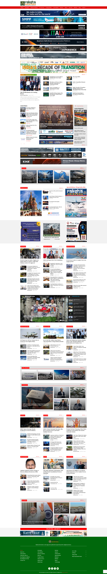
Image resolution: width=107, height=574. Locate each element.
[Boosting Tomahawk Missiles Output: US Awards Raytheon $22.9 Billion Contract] (23, 441)
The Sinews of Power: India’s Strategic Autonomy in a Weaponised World (56, 83)
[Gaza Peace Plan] (46, 489)
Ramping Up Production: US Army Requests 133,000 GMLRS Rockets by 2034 (33, 435)
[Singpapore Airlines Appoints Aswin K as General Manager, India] (23, 488)
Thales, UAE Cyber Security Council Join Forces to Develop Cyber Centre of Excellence (79, 442)
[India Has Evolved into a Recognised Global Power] (69, 94)
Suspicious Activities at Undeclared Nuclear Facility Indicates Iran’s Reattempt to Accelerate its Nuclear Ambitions (57, 437)
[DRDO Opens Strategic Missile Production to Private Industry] (30, 422)
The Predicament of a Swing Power (28, 93)
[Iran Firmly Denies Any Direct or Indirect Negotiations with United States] (46, 285)
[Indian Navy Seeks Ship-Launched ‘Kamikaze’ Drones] (69, 287)
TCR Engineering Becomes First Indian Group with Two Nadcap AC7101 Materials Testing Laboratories (33, 280)
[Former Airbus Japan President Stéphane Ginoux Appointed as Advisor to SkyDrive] (23, 482)
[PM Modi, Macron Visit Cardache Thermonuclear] (37, 513)
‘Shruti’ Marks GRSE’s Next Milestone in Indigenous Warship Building (79, 347)
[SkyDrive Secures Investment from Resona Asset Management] (23, 139)
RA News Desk (42, 127)
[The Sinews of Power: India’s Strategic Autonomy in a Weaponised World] (46, 83)
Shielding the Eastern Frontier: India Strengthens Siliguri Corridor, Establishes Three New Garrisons (79, 448)
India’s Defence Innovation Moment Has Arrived (79, 142)
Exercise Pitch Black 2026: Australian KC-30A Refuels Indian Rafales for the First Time (33, 357)
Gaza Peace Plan (53, 488)
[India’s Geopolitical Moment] (69, 83)
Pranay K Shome (53, 480)
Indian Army (28, 123)
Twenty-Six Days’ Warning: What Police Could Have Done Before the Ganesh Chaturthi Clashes (76, 430)
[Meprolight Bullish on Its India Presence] (61, 392)
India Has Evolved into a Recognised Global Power (78, 93)
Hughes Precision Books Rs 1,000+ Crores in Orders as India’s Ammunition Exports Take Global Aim (56, 125)
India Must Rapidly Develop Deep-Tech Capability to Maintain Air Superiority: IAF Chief (33, 351)
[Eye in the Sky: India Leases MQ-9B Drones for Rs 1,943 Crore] (69, 281)
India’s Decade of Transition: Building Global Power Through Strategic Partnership (79, 88)
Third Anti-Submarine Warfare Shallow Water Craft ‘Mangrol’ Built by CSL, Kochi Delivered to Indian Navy (32, 114)
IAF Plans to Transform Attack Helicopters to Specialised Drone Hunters (33, 346)
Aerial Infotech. (65, 572)
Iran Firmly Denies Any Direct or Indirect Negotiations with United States (56, 285)
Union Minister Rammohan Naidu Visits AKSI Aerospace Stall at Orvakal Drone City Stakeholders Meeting (79, 274)
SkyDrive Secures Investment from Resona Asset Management (31, 138)
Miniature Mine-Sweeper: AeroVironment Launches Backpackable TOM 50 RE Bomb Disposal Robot (79, 492)
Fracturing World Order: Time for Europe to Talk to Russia (55, 207)
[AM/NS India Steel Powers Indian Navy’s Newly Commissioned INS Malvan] (69, 360)
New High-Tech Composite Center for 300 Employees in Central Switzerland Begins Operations (33, 274)
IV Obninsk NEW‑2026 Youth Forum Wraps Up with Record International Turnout (55, 443)
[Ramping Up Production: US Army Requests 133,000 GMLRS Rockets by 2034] (23, 435)
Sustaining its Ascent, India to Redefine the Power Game (56, 77)
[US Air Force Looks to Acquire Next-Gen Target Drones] (76, 254)
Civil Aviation (28, 140)
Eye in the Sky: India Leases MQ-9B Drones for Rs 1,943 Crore (79, 280)
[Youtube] (58, 568)
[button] (79, 106)
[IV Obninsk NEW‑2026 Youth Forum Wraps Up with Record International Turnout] (46, 444)
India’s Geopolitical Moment (79, 82)
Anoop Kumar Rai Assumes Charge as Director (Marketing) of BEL (34, 476)
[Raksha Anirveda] (28, 3)
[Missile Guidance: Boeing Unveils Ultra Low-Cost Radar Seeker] (23, 447)
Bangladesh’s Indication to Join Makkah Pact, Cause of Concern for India (56, 264)
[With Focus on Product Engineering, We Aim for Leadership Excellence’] (61, 404)
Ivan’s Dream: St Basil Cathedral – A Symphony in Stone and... (56, 197)
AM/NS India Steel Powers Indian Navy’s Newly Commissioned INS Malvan (79, 360)
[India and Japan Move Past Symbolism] (23, 127)
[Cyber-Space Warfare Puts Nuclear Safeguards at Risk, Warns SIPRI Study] (69, 437)
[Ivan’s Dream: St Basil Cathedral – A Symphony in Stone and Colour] (45, 198)
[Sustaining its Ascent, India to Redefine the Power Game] (46, 78)
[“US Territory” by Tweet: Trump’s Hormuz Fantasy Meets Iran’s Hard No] (61, 176)
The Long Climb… (77, 76)
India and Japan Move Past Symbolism (52, 260)
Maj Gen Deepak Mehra (24, 95)
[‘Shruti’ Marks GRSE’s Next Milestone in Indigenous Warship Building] (69, 348)
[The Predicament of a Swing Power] (30, 83)
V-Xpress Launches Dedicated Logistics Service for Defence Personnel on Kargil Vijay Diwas (56, 358)
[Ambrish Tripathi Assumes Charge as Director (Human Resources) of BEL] (30, 464)
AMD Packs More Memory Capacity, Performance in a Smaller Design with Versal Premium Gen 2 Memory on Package (80, 478)
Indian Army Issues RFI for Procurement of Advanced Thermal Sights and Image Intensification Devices (57, 352)
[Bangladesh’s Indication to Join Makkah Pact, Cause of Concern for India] (46, 265)
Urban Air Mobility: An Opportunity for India (55, 88)
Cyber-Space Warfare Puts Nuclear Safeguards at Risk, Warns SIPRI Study (79, 436)
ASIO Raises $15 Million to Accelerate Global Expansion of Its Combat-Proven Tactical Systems (76, 472)
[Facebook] (49, 568)
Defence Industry (29, 135)
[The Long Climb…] (69, 78)
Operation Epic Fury (54, 482)
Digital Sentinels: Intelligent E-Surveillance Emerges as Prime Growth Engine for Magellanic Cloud (79, 485)
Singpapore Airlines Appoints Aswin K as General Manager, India (33, 487)
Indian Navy (28, 117)
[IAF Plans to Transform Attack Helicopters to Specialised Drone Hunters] (23, 346)
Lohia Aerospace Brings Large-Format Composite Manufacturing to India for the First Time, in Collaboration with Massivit (33, 287)
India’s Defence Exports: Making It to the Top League (79, 131)
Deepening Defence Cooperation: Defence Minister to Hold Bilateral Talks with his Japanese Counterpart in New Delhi (56, 279)
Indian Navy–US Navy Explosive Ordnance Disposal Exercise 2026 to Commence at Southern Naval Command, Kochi (79, 353)
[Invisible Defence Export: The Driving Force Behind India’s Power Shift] (46, 94)
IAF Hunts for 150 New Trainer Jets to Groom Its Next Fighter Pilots (29, 340)
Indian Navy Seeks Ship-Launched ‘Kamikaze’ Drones (79, 286)
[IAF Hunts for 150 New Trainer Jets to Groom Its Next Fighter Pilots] (30, 334)
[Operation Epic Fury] (46, 484)
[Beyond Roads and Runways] (77, 176)
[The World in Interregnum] (45, 203)
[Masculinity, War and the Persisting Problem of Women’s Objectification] (46, 478)
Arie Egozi (52, 439)
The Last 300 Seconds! (78, 128)
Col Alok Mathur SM (53, 483)
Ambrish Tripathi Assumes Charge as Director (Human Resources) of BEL (29, 471)
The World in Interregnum (54, 201)
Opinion (27, 110)
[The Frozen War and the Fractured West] (45, 192)
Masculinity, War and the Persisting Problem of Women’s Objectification (56, 477)
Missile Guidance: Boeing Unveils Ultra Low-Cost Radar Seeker (33, 446)
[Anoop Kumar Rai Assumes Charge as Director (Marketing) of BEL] (23, 477)
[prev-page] (21, 144)
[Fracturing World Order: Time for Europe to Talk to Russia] (45, 208)
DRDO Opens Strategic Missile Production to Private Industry (28, 429)
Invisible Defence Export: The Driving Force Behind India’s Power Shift (56, 94)
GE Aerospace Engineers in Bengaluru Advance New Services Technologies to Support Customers (33, 268)
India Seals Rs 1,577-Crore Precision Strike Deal (55, 345)
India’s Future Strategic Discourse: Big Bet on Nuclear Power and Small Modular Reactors (53, 430)
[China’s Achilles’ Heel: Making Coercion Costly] (45, 176)
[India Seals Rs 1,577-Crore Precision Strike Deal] (46, 346)
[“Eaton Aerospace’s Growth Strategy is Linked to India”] (77, 392)
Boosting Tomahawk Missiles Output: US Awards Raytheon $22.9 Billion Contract (32, 440)
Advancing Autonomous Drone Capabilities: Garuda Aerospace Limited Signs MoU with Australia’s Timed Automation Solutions (79, 267)
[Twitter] (55, 568)
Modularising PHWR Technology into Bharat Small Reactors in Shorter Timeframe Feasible (56, 449)
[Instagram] (52, 568)
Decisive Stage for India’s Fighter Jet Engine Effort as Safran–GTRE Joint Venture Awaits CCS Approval (29, 261)
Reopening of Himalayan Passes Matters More (30, 108)
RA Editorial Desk (76, 438)
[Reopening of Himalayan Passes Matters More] (23, 109)
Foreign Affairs (28, 127)
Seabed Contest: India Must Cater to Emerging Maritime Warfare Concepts (79, 138)
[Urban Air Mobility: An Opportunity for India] (46, 89)
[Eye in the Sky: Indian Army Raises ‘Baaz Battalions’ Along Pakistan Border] (23, 121)
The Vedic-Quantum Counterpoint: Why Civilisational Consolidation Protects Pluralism (53, 472)
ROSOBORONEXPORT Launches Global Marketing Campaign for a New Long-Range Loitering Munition (31, 132)
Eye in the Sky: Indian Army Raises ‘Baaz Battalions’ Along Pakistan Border (32, 120)
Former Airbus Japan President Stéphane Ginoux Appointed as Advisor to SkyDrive (33, 482)
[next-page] (24, 144)
